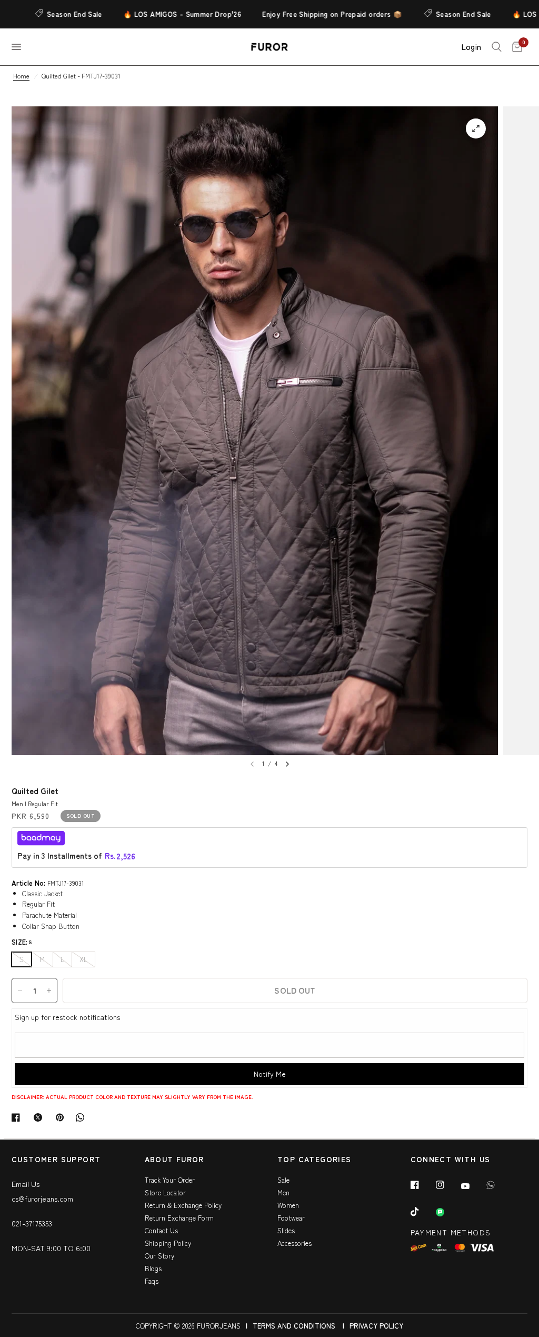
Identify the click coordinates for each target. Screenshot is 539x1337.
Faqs (151, 1281)
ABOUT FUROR (174, 1159)
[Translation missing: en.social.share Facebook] (18, 1117)
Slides (286, 1230)
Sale (283, 1180)
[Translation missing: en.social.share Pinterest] (62, 1117)
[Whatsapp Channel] (447, 1212)
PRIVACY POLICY (376, 1326)
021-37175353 (32, 1223)
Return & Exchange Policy (183, 1205)
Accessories (294, 1243)
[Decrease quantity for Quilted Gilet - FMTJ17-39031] (20, 990)
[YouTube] (472, 1185)
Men (283, 1192)
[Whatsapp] (498, 1184)
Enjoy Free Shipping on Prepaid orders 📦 (310, 14)
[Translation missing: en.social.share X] (40, 1117)
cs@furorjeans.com (42, 1198)
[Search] (496, 46)
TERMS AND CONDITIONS (294, 1326)
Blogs (153, 1268)
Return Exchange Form (179, 1218)
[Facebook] (422, 1184)
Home (21, 75)
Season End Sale (52, 14)
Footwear (291, 1218)
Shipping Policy (168, 1243)
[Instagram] (447, 1184)
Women (288, 1205)
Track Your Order (170, 1180)
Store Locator (165, 1192)
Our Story (159, 1256)
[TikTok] (422, 1211)
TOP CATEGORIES (314, 1159)
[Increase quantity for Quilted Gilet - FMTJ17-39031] (49, 990)
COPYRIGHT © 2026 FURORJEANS (188, 1326)
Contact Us (161, 1230)
